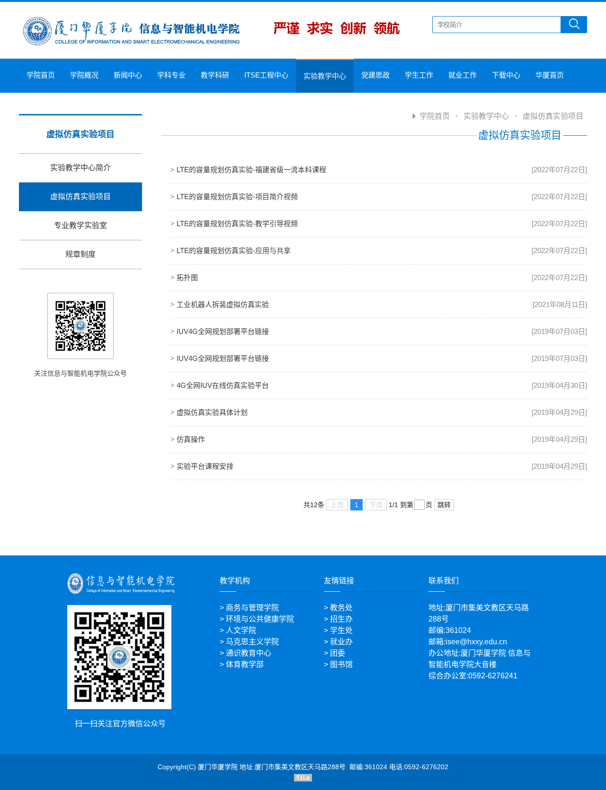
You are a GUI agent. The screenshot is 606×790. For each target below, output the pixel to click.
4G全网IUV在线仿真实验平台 (223, 385)
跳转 (444, 505)
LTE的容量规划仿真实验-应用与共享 (234, 250)
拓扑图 (187, 277)
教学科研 (215, 75)
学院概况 (84, 75)
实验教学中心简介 (80, 168)
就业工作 (462, 75)
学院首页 (41, 75)
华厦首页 (549, 75)
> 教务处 (338, 608)
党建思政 (375, 75)
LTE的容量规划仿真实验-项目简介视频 (237, 197)
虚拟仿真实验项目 (80, 197)
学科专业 (171, 75)
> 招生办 (338, 619)
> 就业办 (338, 642)
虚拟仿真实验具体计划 (212, 412)
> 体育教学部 (242, 664)
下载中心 (506, 75)
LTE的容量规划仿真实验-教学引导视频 (237, 223)
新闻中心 (128, 75)
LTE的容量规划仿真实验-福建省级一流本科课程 (251, 170)
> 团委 (334, 653)
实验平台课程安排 (205, 466)
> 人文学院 (238, 630)
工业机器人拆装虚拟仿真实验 (223, 304)
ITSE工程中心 (266, 75)
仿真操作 (191, 439)
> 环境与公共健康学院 (257, 619)
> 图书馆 (338, 664)
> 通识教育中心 (245, 653)
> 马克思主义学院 (249, 642)
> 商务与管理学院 (249, 608)
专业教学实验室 (80, 225)
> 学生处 (338, 630)
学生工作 (419, 75)
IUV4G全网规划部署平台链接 (223, 331)
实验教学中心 (324, 76)
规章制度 (80, 254)
